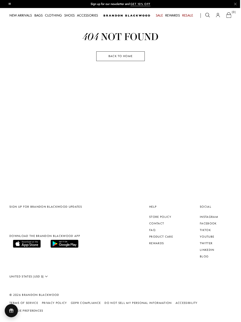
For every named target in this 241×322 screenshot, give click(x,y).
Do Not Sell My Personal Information (138, 303)
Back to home (120, 56)
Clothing (53, 15)
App (148, 4)
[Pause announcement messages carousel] (10, 4)
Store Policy (160, 217)
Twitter (206, 243)
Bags (38, 15)
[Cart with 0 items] (229, 15)
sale (159, 15)
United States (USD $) (27, 276)
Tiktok (205, 230)
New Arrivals (20, 15)
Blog (204, 256)
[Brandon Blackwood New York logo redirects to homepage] (127, 16)
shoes (69, 15)
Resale (187, 15)
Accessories (87, 15)
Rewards (172, 15)
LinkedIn (207, 250)
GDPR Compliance (86, 303)
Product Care (161, 237)
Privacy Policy (54, 303)
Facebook (208, 223)
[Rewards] (11, 310)
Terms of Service (23, 303)
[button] (207, 16)
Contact (156, 223)
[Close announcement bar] (235, 4)
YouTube (207, 237)
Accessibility (187, 303)
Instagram (209, 217)
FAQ (152, 230)
